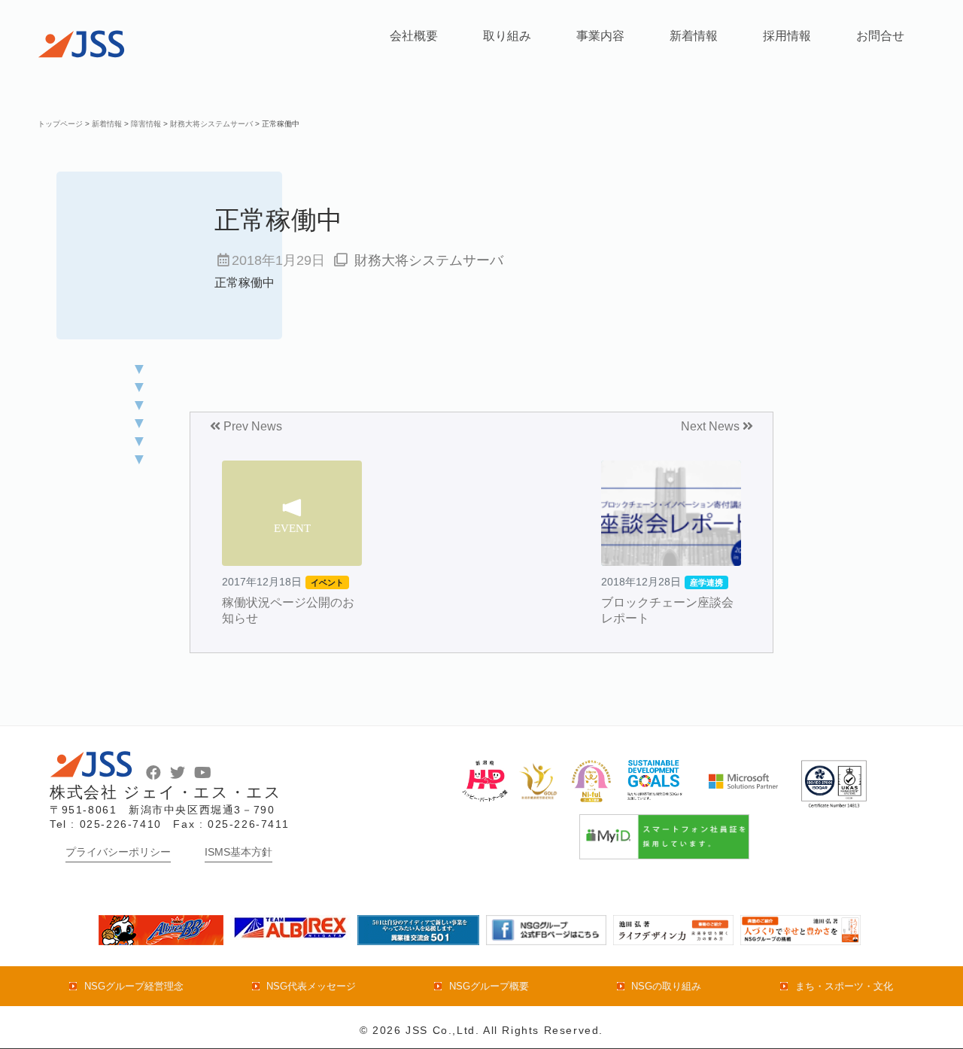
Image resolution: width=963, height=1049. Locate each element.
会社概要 (414, 35)
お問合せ (880, 35)
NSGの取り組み (666, 986)
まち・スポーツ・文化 (843, 986)
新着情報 (694, 35)
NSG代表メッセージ (311, 986)
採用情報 (787, 35)
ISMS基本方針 (238, 852)
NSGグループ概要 (488, 986)
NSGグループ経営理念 (133, 986)
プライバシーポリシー (118, 852)
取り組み (507, 35)
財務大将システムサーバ (428, 260)
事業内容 (600, 35)
